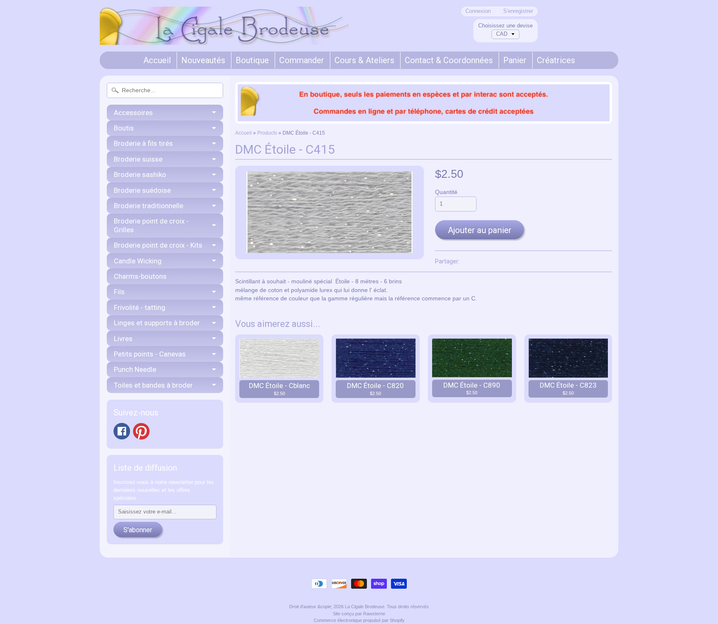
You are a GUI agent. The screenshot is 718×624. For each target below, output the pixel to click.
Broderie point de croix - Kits (158, 245)
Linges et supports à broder (157, 323)
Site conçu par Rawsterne (359, 613)
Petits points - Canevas (150, 354)
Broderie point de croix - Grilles (151, 225)
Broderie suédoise (142, 190)
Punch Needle (135, 369)
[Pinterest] (141, 431)
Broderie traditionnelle (148, 205)
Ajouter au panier (479, 230)
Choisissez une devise (505, 25)
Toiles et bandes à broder (153, 385)
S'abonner (137, 530)
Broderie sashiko (140, 174)
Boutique (252, 60)
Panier (514, 60)
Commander (301, 60)
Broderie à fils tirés (143, 143)
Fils (119, 291)
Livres (123, 338)
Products (267, 132)
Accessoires (133, 112)
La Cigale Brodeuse (364, 606)
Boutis (124, 128)
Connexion (478, 11)
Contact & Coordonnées (449, 60)
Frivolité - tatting (139, 307)
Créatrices (556, 60)
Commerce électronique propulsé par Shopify (359, 620)
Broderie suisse (138, 159)
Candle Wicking (138, 261)
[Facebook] (121, 431)
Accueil (157, 60)
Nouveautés (203, 60)
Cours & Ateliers (364, 60)
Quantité (446, 192)
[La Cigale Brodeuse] (224, 33)
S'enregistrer (518, 11)
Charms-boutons (140, 276)
